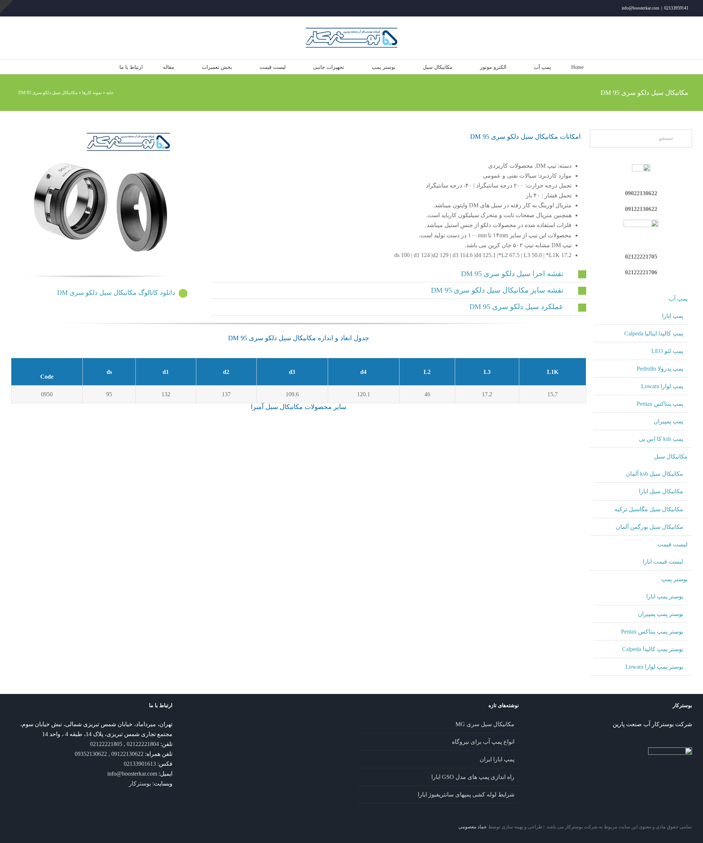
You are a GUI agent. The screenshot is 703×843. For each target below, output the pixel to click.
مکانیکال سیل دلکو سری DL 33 (250, 538)
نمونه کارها (92, 92)
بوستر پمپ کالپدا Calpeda (652, 649)
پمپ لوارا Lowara (662, 386)
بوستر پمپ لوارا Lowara (654, 667)
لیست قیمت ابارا (663, 561)
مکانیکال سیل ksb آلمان (654, 474)
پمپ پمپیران (668, 421)
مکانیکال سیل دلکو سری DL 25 (443, 494)
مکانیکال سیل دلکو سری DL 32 (153, 538)
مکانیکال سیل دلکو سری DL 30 (57, 538)
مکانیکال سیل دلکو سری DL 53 (443, 581)
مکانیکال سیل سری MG (484, 724)
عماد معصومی (472, 826)
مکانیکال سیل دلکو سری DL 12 (250, 450)
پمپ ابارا (672, 316)
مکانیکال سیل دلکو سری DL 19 (57, 494)
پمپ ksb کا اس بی (661, 439)
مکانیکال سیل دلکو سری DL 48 (250, 581)
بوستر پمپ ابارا (664, 596)
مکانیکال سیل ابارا (661, 491)
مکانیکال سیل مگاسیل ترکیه (648, 509)
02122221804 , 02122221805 (124, 744)
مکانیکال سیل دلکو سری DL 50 (346, 581)
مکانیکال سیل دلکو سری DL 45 (153, 581)
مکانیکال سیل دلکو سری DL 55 (540, 581)
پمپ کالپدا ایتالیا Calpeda (653, 333)
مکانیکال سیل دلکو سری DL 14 (153, 450)
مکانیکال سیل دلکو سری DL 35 (346, 538)
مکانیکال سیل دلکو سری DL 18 (540, 450)
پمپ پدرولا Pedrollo (660, 368)
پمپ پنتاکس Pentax (660, 404)
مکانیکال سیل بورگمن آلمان (649, 527)
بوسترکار (140, 783)
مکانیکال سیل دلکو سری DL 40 (540, 538)
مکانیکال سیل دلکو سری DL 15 (346, 450)
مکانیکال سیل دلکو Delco (57, 435)
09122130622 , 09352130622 (109, 754)
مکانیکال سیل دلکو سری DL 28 (540, 494)
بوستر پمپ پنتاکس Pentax (652, 631)
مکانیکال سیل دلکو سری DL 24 (346, 494)
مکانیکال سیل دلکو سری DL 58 (57, 625)
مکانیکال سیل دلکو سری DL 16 (443, 450)
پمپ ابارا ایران (497, 759)
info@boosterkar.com (640, 8)
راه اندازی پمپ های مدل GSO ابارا (472, 777)
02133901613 (140, 764)
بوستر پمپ (674, 579)
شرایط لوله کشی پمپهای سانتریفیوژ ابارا (466, 794)
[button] (398, 274)
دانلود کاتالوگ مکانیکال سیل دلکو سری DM (116, 292)
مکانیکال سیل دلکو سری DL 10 (57, 450)
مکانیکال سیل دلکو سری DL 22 (250, 494)
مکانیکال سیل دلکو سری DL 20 (153, 494)
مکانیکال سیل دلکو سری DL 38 (443, 538)
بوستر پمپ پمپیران (660, 614)
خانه (110, 92)
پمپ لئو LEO (667, 351)
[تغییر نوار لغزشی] (6, 6)
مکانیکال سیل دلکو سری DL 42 (57, 581)
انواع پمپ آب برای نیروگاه (483, 742)
